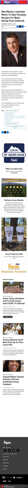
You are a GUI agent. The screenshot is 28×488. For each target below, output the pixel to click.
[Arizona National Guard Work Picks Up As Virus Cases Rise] (13, 329)
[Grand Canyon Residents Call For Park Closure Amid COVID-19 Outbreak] (13, 287)
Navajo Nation (9, 113)
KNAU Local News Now (14, 169)
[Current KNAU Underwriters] (14, 268)
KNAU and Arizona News (11, 110)
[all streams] (26, 486)
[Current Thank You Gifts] (14, 234)
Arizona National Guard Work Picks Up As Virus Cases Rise (13, 342)
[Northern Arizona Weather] (14, 187)
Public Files (5, 459)
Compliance (5, 466)
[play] (2, 486)
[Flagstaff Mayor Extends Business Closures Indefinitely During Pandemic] (13, 366)
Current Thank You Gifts (14, 254)
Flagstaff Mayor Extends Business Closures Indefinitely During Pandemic (13, 381)
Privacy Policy (6, 456)
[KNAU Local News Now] (14, 153)
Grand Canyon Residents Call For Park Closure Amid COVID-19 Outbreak (14, 301)
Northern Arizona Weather (14, 200)
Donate (23, 2)
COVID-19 (8, 120)
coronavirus (21, 117)
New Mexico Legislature (11, 123)
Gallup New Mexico (10, 117)
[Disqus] (14, 418)
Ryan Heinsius (5, 306)
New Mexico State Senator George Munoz (15, 127)
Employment (6, 462)
